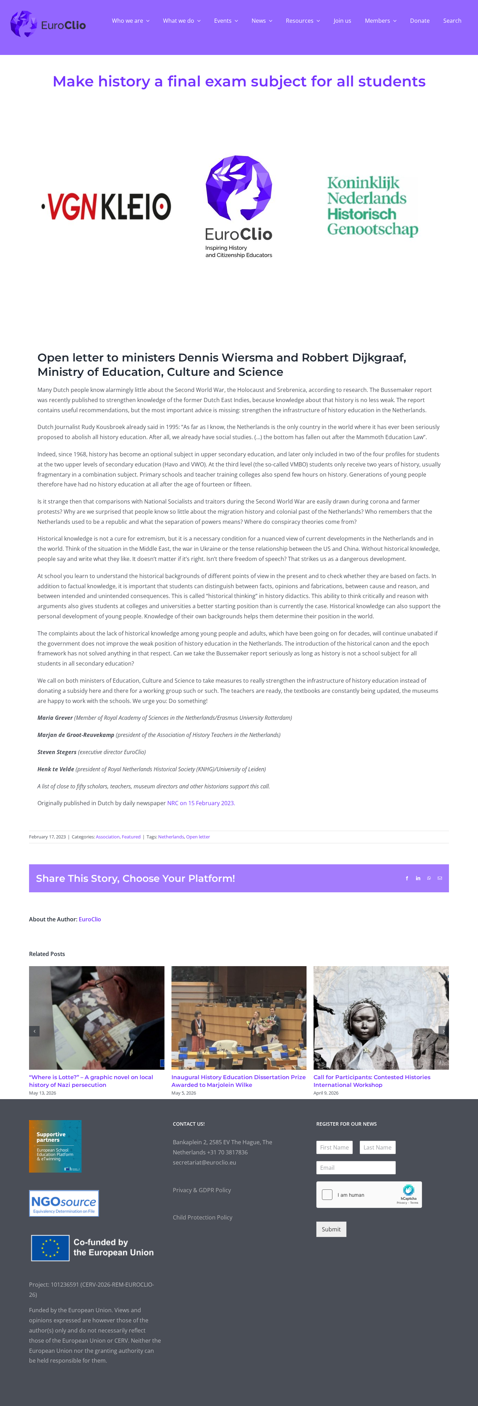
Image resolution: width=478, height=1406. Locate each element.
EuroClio (90, 919)
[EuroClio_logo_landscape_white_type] (47, 12)
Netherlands (171, 837)
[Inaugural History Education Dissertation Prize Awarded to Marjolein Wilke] (239, 970)
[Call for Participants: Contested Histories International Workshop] (381, 970)
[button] (34, 1031)
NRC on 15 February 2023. (202, 803)
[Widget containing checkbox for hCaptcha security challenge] (369, 1194)
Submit (331, 1229)
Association (108, 837)
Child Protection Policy (202, 1217)
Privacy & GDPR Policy (202, 1190)
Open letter (198, 837)
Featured (131, 837)
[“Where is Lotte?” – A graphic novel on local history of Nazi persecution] (96, 970)
